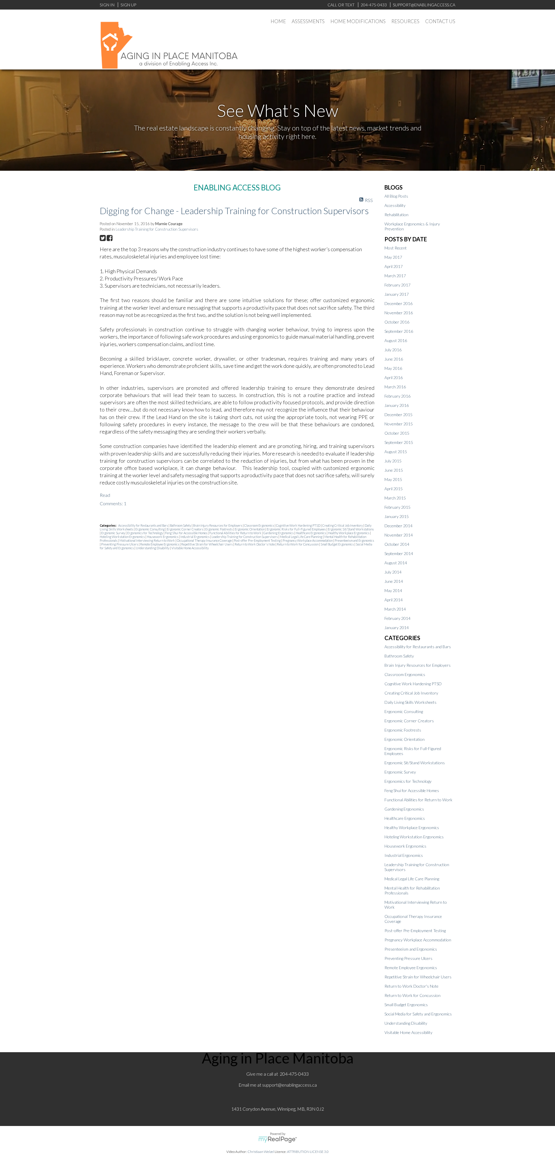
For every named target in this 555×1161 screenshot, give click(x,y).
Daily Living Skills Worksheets (410, 702)
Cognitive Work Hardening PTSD (298, 525)
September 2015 (398, 442)
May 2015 (393, 479)
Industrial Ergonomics (195, 537)
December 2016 (398, 303)
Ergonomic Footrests (219, 529)
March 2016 (395, 386)
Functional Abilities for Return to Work (235, 533)
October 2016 (396, 321)
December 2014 (398, 525)
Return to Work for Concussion (298, 544)
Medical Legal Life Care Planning (301, 537)
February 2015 (397, 507)
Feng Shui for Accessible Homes (186, 533)
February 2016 (397, 396)
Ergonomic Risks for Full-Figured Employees (296, 529)
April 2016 (393, 377)
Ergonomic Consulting (150, 529)
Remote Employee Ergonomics (160, 544)
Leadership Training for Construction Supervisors (157, 229)
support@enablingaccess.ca (289, 1084)
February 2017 (397, 284)
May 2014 (393, 590)
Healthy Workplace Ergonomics (349, 533)
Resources (405, 21)
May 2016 (393, 368)
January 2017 (396, 294)
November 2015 (398, 423)
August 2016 (395, 340)
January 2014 (396, 627)
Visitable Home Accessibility (190, 548)
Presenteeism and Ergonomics (354, 540)
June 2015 (393, 470)
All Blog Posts (396, 196)
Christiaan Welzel (260, 1151)
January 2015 (396, 516)
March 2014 (395, 609)
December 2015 (398, 414)
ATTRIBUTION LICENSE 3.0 (308, 1151)
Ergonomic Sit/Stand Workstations (351, 529)
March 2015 (395, 497)
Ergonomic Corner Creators (185, 529)
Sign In (107, 4)
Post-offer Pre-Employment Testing (257, 540)
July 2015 (393, 460)
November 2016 (398, 312)
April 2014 (393, 599)
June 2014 (393, 581)
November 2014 (398, 534)
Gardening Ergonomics (278, 533)
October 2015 (396, 433)
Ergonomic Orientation (250, 529)
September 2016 (398, 331)
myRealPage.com (277, 1140)
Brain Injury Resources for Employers (218, 525)
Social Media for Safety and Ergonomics (418, 1013)
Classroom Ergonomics (259, 525)
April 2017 (393, 266)
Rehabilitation (396, 214)
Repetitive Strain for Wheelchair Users (207, 544)
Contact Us (440, 21)
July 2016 (393, 349)
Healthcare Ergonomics (311, 533)
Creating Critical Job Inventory (342, 525)
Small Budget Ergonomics (337, 544)
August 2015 (395, 451)
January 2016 (396, 405)
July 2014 (393, 572)
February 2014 (397, 618)
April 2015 (393, 488)
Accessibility (395, 205)
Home (278, 21)
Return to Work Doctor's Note (255, 544)
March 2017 (395, 275)
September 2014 (398, 553)
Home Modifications (358, 21)
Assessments (308, 21)
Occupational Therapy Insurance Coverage (204, 540)
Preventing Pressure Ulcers (120, 544)
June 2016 (393, 359)
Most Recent (395, 247)
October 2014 (396, 544)
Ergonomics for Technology (145, 533)
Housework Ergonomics (163, 537)
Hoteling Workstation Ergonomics (122, 537)
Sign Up (128, 4)
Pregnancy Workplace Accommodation (308, 540)
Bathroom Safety (181, 525)
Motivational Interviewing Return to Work (147, 540)
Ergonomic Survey (113, 533)
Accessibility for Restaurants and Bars (143, 525)
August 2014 (395, 562)
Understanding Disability (153, 548)
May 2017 (393, 257)
